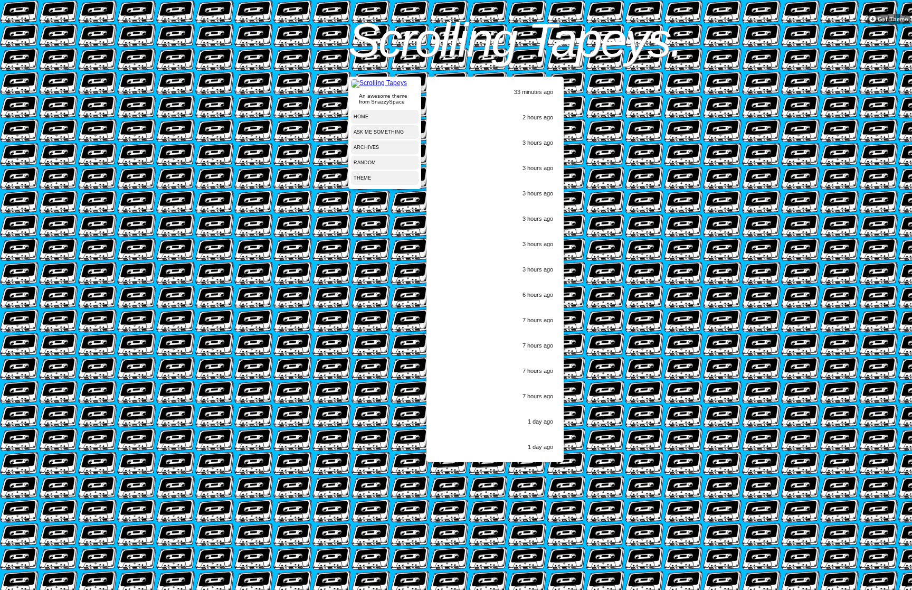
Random (365, 162)
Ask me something (379, 132)
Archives (366, 147)
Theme (362, 178)
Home (361, 116)
